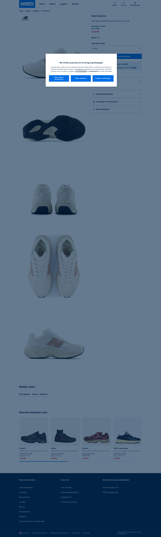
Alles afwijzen (80, 78)
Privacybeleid (81, 71)
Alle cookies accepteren (59, 78)
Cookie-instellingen (103, 78)
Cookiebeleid (93, 71)
